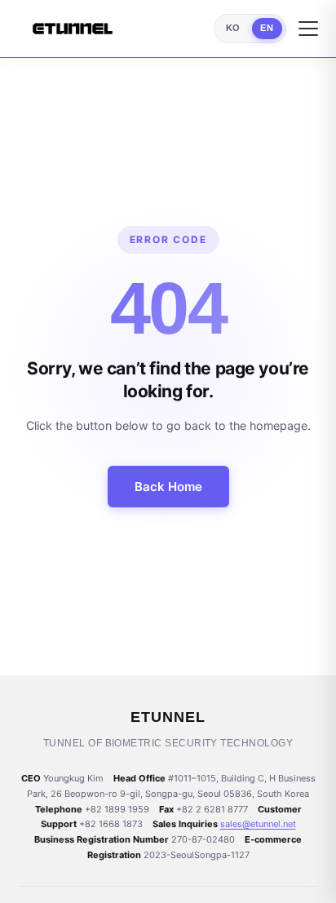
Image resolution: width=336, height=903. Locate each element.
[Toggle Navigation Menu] (308, 28)
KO (233, 28)
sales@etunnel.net (258, 824)
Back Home (168, 486)
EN (266, 28)
